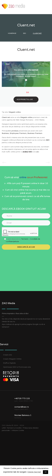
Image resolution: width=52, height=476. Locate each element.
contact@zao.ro (21, 407)
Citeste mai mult (34, 472)
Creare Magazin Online (12, 359)
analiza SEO (27, 152)
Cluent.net (6, 117)
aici (37, 152)
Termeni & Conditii (14, 428)
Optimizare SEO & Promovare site (17, 367)
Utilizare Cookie (17, 430)
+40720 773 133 (22, 398)
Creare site (7, 355)
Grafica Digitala (9, 363)
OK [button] (45, 472)
